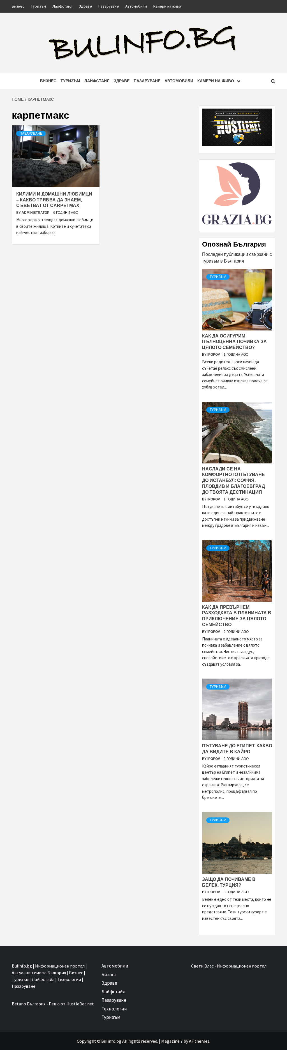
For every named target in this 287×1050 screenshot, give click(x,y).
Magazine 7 (172, 1041)
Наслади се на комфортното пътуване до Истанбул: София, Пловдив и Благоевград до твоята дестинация (233, 481)
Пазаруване (108, 6)
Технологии (114, 1009)
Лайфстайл (62, 6)
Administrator (36, 213)
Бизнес (18, 6)
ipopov (214, 355)
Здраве (85, 6)
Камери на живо (167, 6)
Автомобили (136, 6)
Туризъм (38, 6)
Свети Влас (202, 966)
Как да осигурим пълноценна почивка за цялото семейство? (234, 342)
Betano (19, 1004)
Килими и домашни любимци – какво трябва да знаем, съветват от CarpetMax (54, 200)
